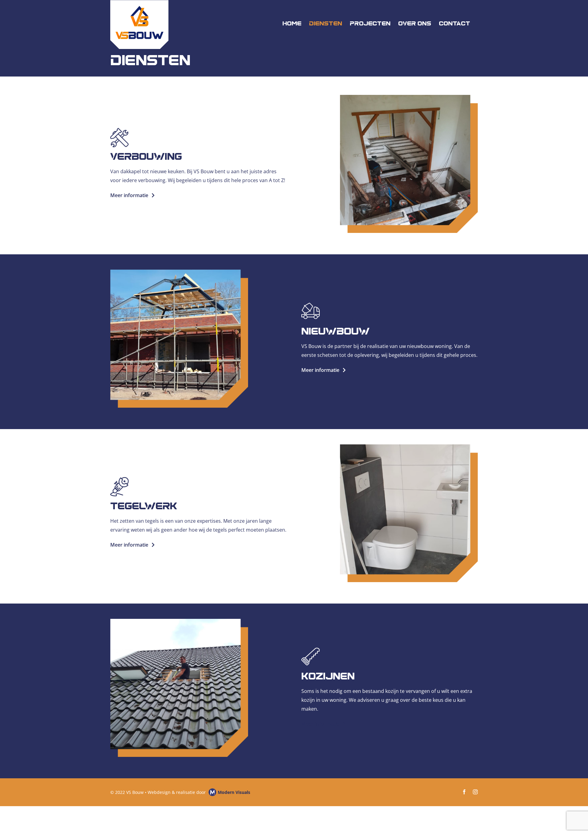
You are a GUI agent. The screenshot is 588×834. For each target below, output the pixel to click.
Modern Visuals (234, 792)
